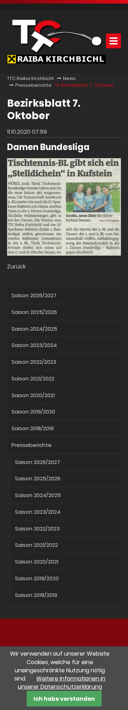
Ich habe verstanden (64, 699)
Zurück (16, 266)
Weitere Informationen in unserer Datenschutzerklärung (62, 682)
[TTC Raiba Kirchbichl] (56, 62)
